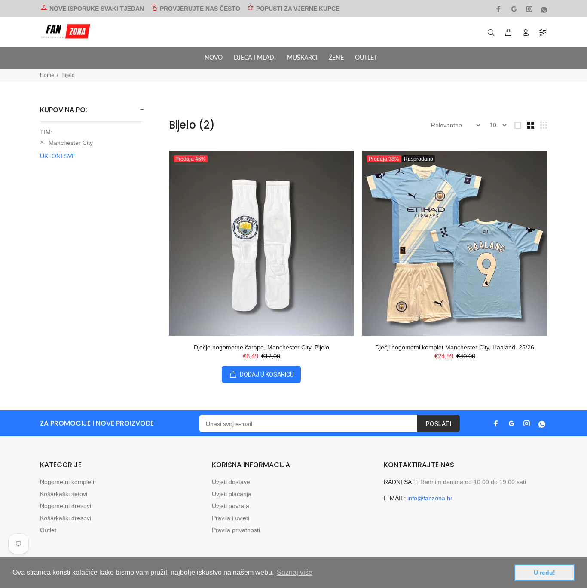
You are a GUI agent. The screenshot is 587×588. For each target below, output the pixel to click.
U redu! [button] (544, 572)
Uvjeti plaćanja (231, 493)
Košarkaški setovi (63, 493)
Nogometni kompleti (67, 481)
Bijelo (68, 75)
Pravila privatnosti (236, 530)
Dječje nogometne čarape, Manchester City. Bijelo (261, 347)
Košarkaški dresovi (65, 517)
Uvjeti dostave (231, 481)
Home (47, 75)
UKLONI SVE (58, 156)
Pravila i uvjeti (230, 517)
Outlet (48, 530)
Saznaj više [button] (294, 572)
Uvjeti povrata (230, 505)
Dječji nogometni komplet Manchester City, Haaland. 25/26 (454, 347)
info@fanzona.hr (429, 498)
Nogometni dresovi (65, 505)
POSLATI (438, 423)
